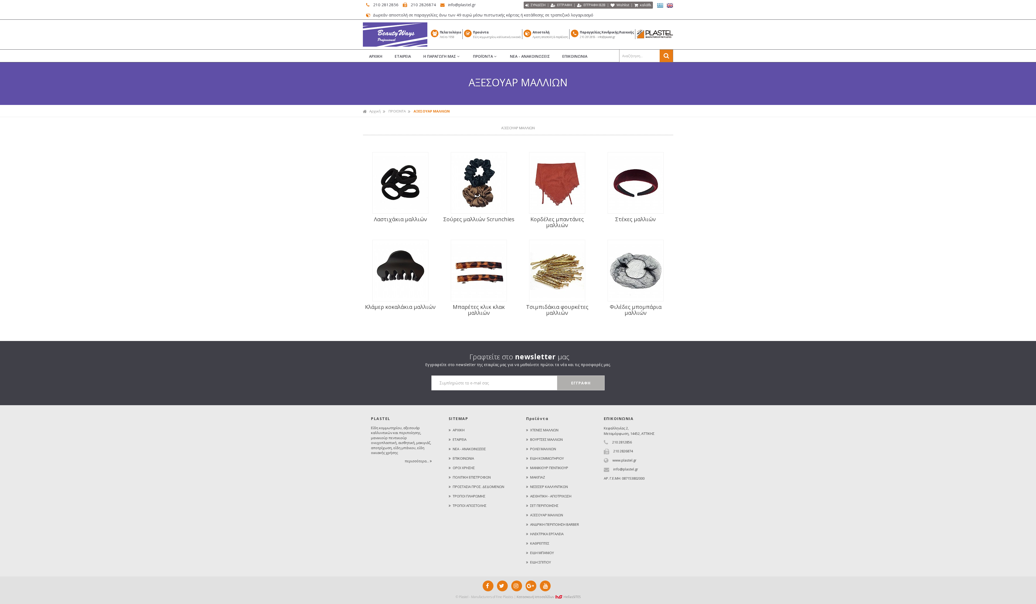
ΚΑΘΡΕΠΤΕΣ (539, 543)
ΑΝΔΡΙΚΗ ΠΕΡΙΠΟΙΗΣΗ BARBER (554, 524)
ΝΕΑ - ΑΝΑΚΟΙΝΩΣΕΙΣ (530, 56)
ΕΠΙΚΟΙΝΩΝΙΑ (574, 56)
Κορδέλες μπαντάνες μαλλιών (557, 222)
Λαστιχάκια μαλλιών (400, 219)
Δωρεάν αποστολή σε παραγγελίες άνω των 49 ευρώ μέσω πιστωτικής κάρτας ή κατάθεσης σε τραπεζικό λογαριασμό (482, 15)
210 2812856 (386, 4)
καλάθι (645, 4)
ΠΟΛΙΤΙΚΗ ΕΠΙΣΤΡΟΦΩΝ (472, 477)
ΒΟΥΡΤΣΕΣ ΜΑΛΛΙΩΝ (546, 439)
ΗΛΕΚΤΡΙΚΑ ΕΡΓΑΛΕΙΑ (547, 533)
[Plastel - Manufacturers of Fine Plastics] (395, 45)
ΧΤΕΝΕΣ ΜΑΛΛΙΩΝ (544, 430)
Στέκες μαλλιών (635, 219)
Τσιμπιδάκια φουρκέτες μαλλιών (557, 310)
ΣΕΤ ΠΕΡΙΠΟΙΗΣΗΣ (544, 505)
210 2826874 (423, 4)
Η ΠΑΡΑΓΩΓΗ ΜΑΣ (440, 56)
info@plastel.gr (461, 4)
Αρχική (375, 111)
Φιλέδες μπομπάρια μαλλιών (636, 310)
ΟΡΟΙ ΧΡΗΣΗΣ (464, 467)
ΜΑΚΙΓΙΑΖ (537, 477)
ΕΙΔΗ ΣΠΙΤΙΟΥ (540, 562)
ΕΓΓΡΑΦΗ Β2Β (594, 4)
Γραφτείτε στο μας (519, 356)
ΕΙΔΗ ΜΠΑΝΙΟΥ (542, 552)
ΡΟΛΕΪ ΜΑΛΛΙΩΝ (543, 448)
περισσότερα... (417, 461)
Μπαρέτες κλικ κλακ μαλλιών (479, 310)
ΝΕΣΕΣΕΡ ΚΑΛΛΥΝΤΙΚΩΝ (549, 486)
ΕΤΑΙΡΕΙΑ (403, 56)
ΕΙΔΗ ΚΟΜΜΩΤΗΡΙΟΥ (547, 458)
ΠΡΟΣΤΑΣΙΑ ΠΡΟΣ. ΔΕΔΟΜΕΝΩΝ (478, 486)
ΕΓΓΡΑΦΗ (564, 4)
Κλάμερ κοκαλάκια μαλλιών (400, 307)
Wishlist (622, 4)
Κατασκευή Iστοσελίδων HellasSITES (549, 597)
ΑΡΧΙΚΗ (375, 56)
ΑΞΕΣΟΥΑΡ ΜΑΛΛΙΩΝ (546, 515)
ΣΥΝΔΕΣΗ (538, 4)
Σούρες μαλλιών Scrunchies (478, 219)
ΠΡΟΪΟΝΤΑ (483, 56)
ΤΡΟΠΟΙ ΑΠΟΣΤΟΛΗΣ (469, 505)
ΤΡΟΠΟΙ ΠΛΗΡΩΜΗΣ (469, 496)
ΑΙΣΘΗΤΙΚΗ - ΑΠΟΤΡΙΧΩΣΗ (550, 496)
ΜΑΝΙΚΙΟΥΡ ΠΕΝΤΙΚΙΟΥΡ (549, 467)
